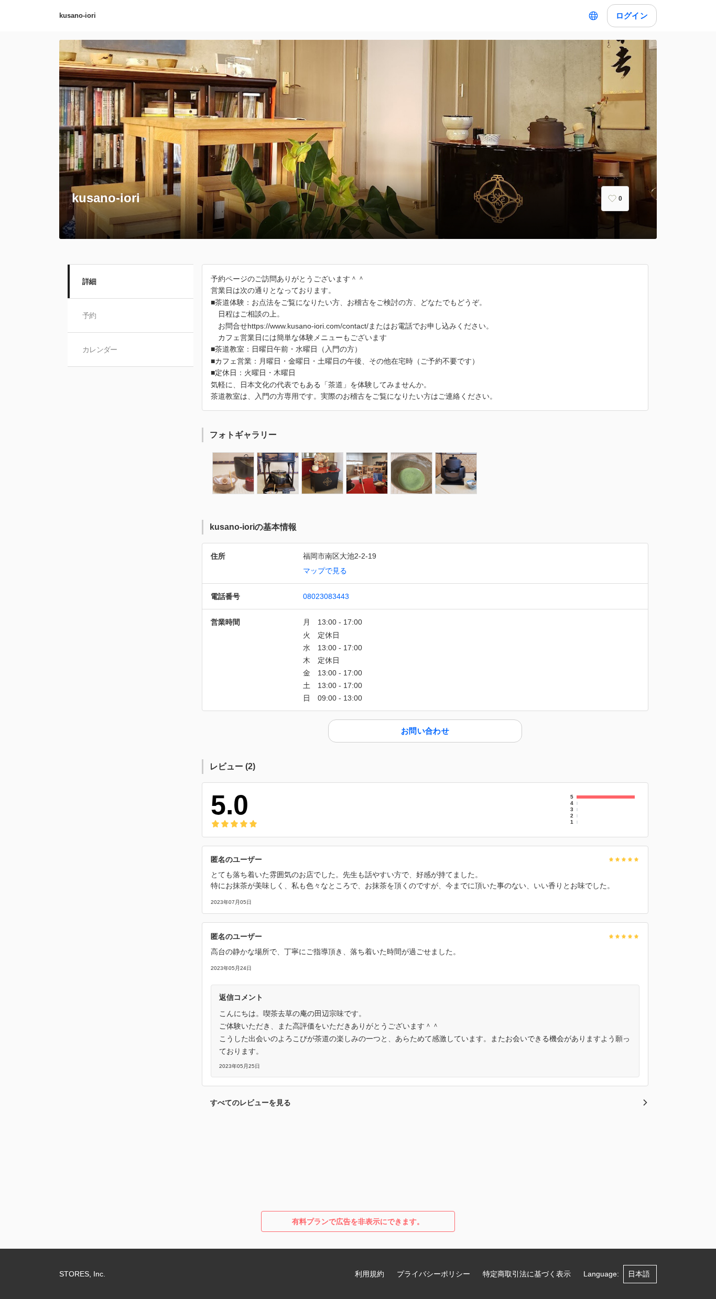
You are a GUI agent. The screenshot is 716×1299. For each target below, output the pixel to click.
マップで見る (325, 570)
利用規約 (369, 1274)
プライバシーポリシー (433, 1274)
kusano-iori (77, 15)
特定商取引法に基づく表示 (527, 1274)
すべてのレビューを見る (250, 1102)
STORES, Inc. (82, 1274)
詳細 (89, 281)
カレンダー (99, 349)
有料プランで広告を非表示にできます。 (358, 1221)
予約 (89, 315)
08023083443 (326, 596)
